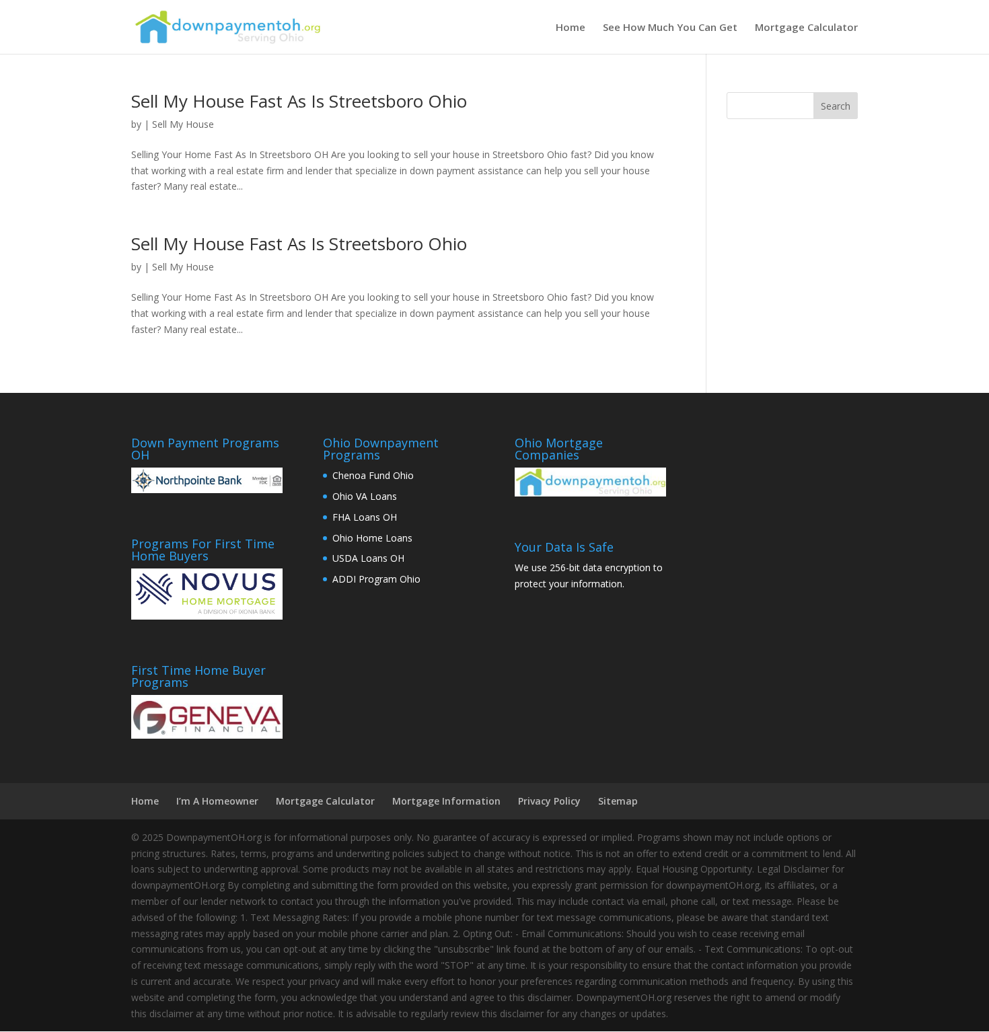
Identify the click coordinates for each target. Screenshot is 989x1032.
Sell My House (183, 124)
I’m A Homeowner (217, 801)
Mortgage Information (446, 801)
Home (570, 28)
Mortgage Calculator (806, 28)
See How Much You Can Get (670, 28)
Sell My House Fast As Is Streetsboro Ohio (299, 101)
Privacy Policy (549, 801)
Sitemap (618, 801)
